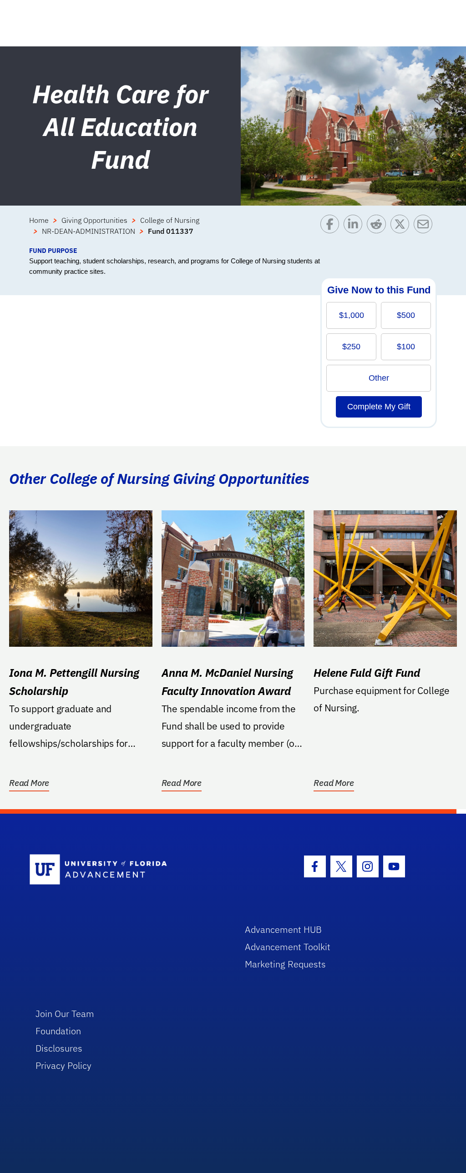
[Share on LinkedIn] (355, 230)
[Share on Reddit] (378, 230)
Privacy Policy (63, 1065)
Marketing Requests (285, 964)
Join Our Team (64, 1013)
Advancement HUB (283, 929)
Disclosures (58, 1048)
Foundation (58, 1031)
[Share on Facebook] (332, 230)
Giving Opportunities (94, 220)
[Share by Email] (425, 230)
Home (39, 220)
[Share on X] (402, 230)
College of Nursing (169, 220)
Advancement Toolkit (287, 947)
